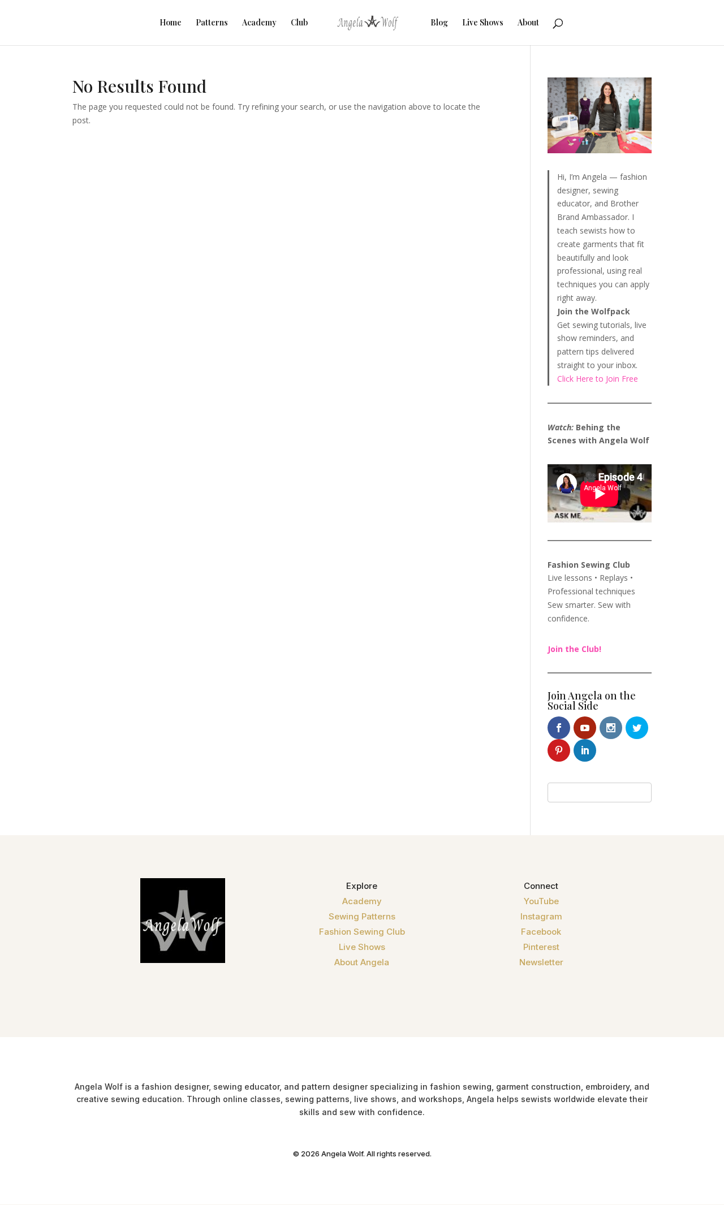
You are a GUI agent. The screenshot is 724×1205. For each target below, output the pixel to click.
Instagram (541, 916)
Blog (439, 23)
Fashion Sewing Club (362, 931)
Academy (259, 23)
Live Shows (482, 23)
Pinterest (541, 946)
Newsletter (541, 962)
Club (299, 23)
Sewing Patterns (362, 916)
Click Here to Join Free (597, 378)
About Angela (361, 962)
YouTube (541, 901)
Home (171, 23)
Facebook (541, 931)
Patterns (212, 23)
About (528, 23)
